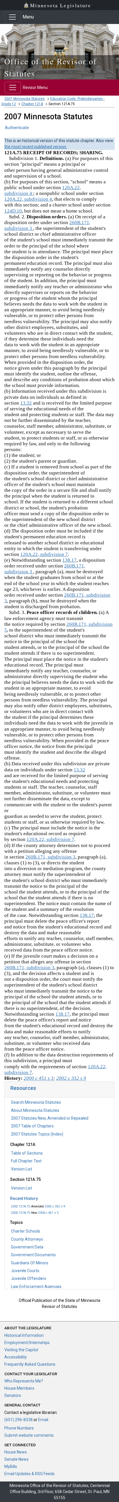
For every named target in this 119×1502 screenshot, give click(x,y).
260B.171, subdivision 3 (50, 857)
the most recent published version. (35, 146)
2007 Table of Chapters (32, 1126)
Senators (12, 1395)
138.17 (69, 560)
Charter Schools (25, 1231)
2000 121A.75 (20, 1213)
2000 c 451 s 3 (48, 1213)
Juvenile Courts (25, 1270)
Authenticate (17, 127)
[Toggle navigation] (12, 17)
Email (43, 1419)
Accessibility (15, 1357)
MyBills (10, 1466)
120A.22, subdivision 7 (44, 554)
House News (15, 1452)
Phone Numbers (19, 1428)
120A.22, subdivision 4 (28, 199)
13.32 (26, 403)
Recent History (24, 1198)
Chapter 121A (32, 104)
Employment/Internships (27, 1342)
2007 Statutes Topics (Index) (37, 1134)
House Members (19, 1388)
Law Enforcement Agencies (36, 1286)
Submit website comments (29, 1435)
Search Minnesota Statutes (36, 1102)
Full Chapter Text (26, 1161)
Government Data (27, 1247)
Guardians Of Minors (29, 1263)
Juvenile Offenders (28, 1278)
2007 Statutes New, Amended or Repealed (49, 1118)
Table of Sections (27, 1153)
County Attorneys (27, 1239)
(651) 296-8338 (18, 1419)
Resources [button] (23, 1088)
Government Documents (33, 1254)
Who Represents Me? (23, 1381)
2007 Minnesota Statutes (24, 99)
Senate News (16, 1459)
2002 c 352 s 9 (55, 1206)
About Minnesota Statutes (35, 1110)
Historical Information (24, 1335)
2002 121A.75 (20, 1206)
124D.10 (13, 211)
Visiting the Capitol (21, 1349)
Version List (21, 1169)
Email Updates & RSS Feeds (29, 1473)
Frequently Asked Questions (29, 1364)
